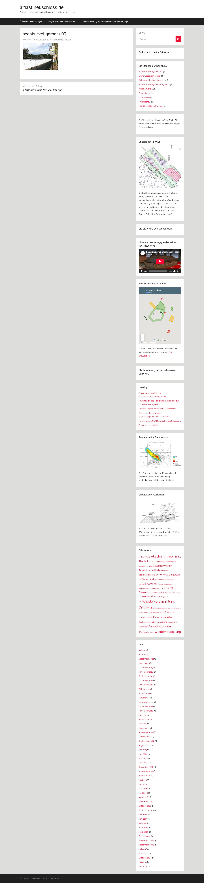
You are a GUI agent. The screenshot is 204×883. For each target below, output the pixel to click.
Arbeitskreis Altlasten (150, 570)
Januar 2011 (144, 728)
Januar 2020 (144, 663)
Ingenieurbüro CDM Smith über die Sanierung (160, 421)
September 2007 (146, 810)
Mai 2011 (142, 723)
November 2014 (146, 685)
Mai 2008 (143, 788)
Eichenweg (159, 580)
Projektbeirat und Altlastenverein (62, 21)
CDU (140, 579)
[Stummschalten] (174, 271)
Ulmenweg (143, 627)
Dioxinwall (148, 579)
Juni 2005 (143, 866)
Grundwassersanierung (149, 76)
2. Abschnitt (143, 557)
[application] (160, 261)
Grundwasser (168, 584)
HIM (167, 588)
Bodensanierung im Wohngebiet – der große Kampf (105, 21)
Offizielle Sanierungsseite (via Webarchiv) (157, 409)
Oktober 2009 (145, 737)
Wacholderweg (146, 632)
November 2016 (146, 672)
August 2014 (144, 693)
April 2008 (143, 793)
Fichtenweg (160, 584)
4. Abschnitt (172, 556)
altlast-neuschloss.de (42, 7)
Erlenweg (151, 583)
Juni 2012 (143, 715)
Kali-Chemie (168, 592)
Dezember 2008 (146, 767)
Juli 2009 (143, 749)
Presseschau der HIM (148, 425)
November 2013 (146, 702)
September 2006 (146, 845)
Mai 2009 (143, 758)
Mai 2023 (143, 650)
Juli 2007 (143, 814)
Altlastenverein (146, 89)
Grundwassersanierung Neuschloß (152, 588)
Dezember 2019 (146, 667)
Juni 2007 (143, 819)
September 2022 (146, 659)
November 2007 (146, 801)
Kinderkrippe (177, 592)
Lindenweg (158, 596)
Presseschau (144, 102)
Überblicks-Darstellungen (31, 21)
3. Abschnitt (156, 556)
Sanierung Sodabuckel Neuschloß (149, 612)
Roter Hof (170, 608)
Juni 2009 (143, 754)
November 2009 (146, 732)
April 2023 (143, 654)
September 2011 (146, 719)
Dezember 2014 (146, 680)
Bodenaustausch (146, 575)
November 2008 (146, 771)
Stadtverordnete (159, 617)
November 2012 (146, 711)
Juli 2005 (143, 862)
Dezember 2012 (146, 706)
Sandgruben (177, 608)
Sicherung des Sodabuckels (151, 80)
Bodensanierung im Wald (150, 71)
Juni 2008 (143, 784)
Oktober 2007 (145, 806)
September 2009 (146, 741)
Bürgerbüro (174, 574)
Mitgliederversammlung (157, 601)
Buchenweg (161, 574)
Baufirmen (165, 570)
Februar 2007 (145, 836)
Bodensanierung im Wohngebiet (154, 84)
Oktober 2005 (145, 858)
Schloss (161, 612)
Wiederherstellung (167, 631)
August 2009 (144, 745)
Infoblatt (149, 593)
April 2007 (143, 827)
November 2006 (146, 840)
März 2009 (143, 762)
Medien (167, 597)
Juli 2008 (143, 780)
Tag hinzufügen (172, 622)
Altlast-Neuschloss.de (62, 39)
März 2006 (143, 853)
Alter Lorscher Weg (157, 561)
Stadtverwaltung (145, 622)
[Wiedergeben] (141, 271)
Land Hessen (145, 596)
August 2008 (144, 775)
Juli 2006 (143, 849)
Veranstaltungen (159, 626)
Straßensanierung (159, 622)
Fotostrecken (145, 97)
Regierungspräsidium (160, 608)
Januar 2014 (144, 698)
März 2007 (143, 832)
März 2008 (143, 797)
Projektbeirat (145, 93)
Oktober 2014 (145, 689)
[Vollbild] (178, 271)
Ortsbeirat (146, 607)
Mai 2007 (143, 823)
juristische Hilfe (159, 593)
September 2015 (146, 676)
